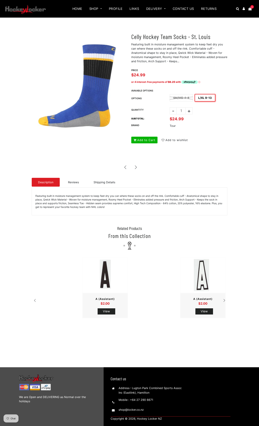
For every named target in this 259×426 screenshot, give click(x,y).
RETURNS (209, 9)
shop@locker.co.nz (131, 409)
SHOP (94, 9)
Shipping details (104, 182)
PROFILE (116, 9)
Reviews (73, 182)
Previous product (125, 167)
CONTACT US (183, 9)
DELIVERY (154, 9)
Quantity (137, 109)
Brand (135, 125)
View (106, 311)
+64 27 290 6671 (141, 400)
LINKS (134, 9)
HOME (77, 9)
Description (45, 182)
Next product (135, 167)
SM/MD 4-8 (181, 98)
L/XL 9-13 (205, 98)
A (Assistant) (105, 299)
